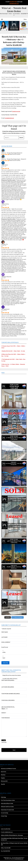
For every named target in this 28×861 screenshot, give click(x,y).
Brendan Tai (4, 244)
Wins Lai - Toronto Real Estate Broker (11, 153)
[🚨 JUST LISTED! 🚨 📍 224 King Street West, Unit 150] (14, 473)
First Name (4, 632)
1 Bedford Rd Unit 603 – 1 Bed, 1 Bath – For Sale (13, 351)
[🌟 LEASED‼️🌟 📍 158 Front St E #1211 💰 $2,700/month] (14, 525)
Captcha (3, 742)
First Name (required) (7, 680)
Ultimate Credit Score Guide (7, 806)
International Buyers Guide (7, 803)
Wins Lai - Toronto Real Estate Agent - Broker (12, 159)
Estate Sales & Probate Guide (7, 809)
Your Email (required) (8, 700)
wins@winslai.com (14, 3)
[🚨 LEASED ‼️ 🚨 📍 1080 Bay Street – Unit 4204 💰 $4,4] (14, 602)
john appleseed (5, 309)
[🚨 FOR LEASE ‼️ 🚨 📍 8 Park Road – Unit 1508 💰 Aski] (14, 396)
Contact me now (16, 111)
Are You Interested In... (8, 707)
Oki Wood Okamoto (6, 276)
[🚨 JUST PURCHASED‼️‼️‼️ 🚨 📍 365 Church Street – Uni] (14, 421)
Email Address (6, 642)
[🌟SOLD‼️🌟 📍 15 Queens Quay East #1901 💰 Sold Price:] (14, 499)
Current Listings (4, 812)
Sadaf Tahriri (4, 165)
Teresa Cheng (5, 204)
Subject (3, 712)
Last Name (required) (7, 687)
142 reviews (17, 154)
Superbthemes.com (19, 858)
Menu (25, 19)
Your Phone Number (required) (10, 693)
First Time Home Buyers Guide (8, 800)
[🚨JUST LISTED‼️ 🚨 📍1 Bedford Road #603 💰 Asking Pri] (14, 576)
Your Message (5, 717)
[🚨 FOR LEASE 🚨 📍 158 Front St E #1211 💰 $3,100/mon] (14, 550)
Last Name (4, 637)
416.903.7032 (13, 1)
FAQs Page (3, 797)
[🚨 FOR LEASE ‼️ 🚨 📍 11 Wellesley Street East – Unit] (14, 447)
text (4, 658)
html (4, 652)
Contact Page (4, 816)
